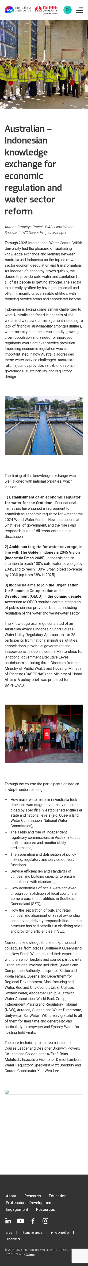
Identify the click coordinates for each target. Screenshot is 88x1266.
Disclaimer (13, 1239)
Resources (45, 1209)
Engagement (17, 1209)
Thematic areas (31, 1232)
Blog (9, 1232)
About (11, 1195)
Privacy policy (60, 1232)
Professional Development (29, 1202)
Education (57, 1195)
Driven (30, 1254)
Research (32, 1195)
